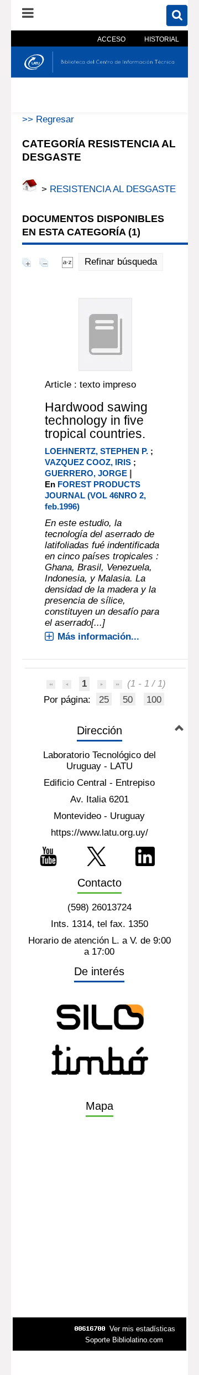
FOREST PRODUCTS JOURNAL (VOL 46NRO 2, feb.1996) (95, 495)
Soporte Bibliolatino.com (124, 1340)
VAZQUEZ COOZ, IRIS (88, 462)
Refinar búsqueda (121, 261)
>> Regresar (48, 119)
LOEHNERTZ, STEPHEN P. (96, 451)
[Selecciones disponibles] (67, 261)
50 (128, 699)
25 (104, 699)
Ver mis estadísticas (142, 1329)
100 (153, 699)
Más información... (98, 636)
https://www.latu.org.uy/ (99, 832)
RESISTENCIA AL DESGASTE (113, 189)
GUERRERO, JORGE (86, 473)
